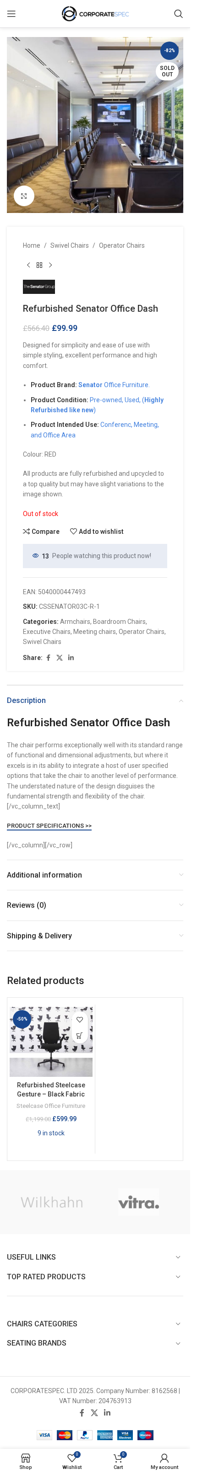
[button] (80, 1035)
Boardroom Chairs (119, 621)
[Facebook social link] (48, 658)
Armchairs (75, 621)
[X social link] (60, 658)
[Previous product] (28, 265)
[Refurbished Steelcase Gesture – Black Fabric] (51, 1042)
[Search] (179, 14)
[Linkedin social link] (71, 658)
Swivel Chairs (69, 245)
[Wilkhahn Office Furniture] (51, 1202)
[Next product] (50, 265)
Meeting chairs (94, 631)
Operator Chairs (122, 245)
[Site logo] (95, 13)
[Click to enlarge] (24, 196)
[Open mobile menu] (11, 14)
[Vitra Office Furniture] (138, 1202)
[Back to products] (39, 265)
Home (31, 245)
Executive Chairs (47, 631)
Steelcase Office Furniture (50, 1105)
